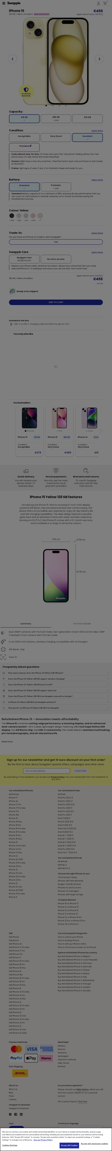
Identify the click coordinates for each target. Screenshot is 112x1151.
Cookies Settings (9, 1145)
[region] (56, 1139)
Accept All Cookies (69, 1145)
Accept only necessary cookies (94, 1144)
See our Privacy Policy (43, 1140)
